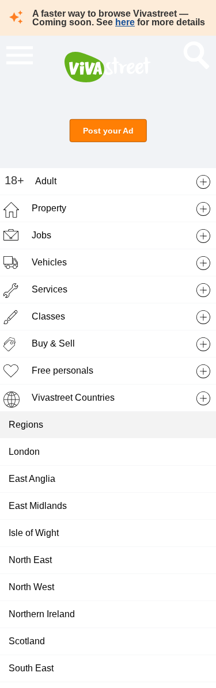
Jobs (41, 235)
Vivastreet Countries (73, 397)
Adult (45, 181)
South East (31, 668)
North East (30, 560)
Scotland (27, 641)
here (125, 22)
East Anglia (32, 479)
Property (49, 208)
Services (49, 289)
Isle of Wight (34, 533)
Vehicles (49, 262)
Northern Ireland (42, 614)
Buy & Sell (53, 343)
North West (31, 587)
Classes (48, 316)
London (24, 452)
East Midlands (38, 506)
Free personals (62, 370)
